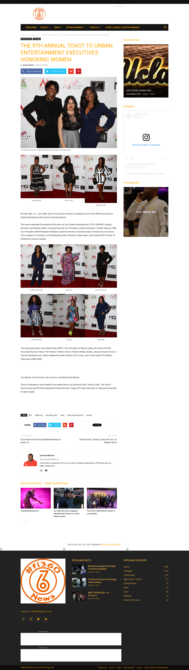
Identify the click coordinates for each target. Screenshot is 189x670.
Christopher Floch (134, 94)
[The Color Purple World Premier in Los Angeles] (102, 498)
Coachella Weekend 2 (30, 511)
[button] (165, 27)
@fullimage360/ (111, 544)
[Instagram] (42, 470)
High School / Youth (132, 579)
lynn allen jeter (51, 415)
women (89, 415)
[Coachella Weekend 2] (36, 498)
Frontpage (36, 39)
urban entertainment (75, 415)
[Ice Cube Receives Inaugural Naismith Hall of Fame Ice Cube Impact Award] (69, 498)
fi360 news (39, 415)
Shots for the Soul (132, 600)
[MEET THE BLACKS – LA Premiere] (78, 596)
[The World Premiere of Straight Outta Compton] (79, 582)
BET (30, 415)
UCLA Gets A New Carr (139, 90)
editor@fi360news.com (41, 611)
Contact (108, 2)
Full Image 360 (131, 182)
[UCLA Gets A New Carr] (146, 72)
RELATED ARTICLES (31, 483)
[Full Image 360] (146, 212)
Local (126, 591)
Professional (129, 575)
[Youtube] (47, 470)
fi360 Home (70, 2)
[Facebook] (23, 619)
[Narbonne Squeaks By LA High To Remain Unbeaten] (79, 569)
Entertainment (97, 2)
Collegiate (128, 571)
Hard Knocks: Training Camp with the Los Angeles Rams (98, 441)
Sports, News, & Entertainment (125, 2)
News (86, 2)
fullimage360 (147, 174)
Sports (78, 2)
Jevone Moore (28, 65)
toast (62, 415)
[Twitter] (38, 619)
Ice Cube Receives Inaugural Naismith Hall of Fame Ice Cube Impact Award (66, 513)
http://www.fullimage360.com (49, 459)
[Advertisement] (118, 14)
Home (23, 35)
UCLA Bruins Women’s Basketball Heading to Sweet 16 (41, 441)
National (127, 595)
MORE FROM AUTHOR (56, 483)
